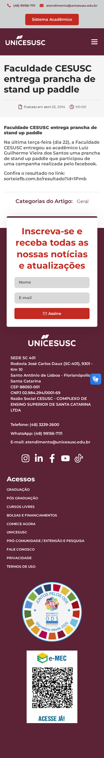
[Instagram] (25, 458)
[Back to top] (86, 719)
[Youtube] (65, 458)
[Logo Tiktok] (78, 458)
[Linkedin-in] (38, 458)
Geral (83, 201)
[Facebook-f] (52, 458)
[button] (94, 42)
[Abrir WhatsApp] (90, 744)
